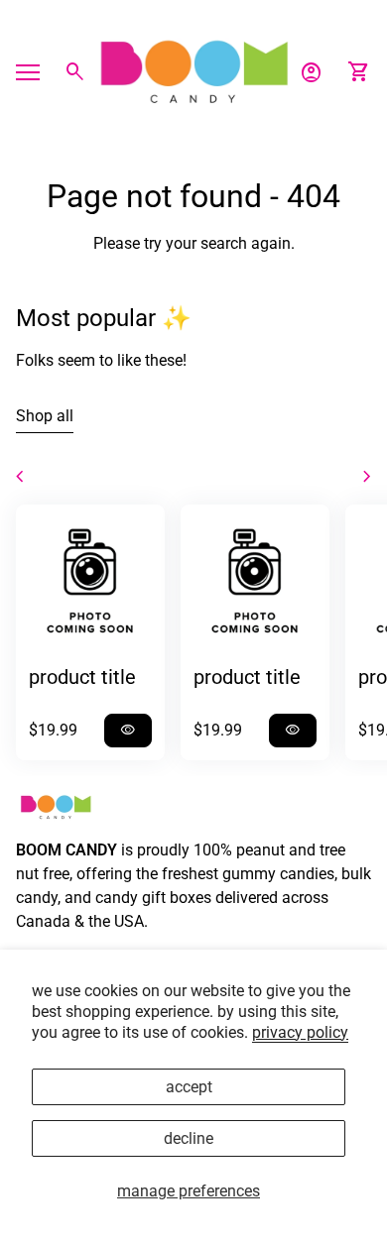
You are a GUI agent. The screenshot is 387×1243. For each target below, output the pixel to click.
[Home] (193, 70)
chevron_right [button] (367, 477)
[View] (90, 578)
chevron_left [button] (20, 477)
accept (189, 1086)
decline (188, 1138)
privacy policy (300, 1032)
